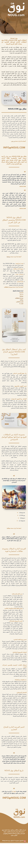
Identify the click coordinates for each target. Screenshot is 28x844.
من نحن (21, 294)
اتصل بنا (21, 303)
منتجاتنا (8, 256)
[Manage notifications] (25, 841)
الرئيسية (21, 292)
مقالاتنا (21, 299)
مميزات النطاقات (19, 298)
